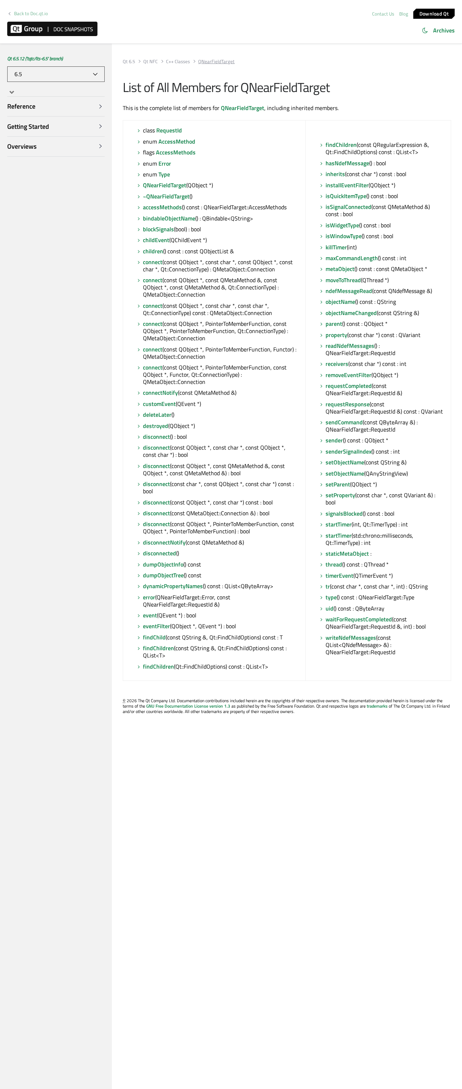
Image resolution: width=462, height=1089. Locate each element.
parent (334, 323)
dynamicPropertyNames (173, 586)
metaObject (340, 268)
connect (152, 262)
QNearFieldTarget (242, 108)
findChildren (158, 648)
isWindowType (344, 236)
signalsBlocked (344, 513)
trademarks (377, 706)
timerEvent (339, 575)
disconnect (156, 436)
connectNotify (160, 392)
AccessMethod (176, 141)
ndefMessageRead (349, 291)
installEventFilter (347, 185)
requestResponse (348, 404)
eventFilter (156, 626)
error (149, 597)
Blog (403, 13)
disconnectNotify (164, 542)
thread (334, 564)
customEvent (159, 403)
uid (330, 608)
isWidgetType (342, 225)
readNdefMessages (350, 345)
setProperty (340, 495)
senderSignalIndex (348, 451)
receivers (337, 363)
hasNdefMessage (347, 163)
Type (164, 174)
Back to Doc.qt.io (31, 13)
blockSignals (158, 229)
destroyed (155, 425)
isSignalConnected (348, 206)
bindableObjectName (169, 218)
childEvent (156, 240)
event (150, 615)
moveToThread (343, 280)
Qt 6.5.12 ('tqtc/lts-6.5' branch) (35, 58)
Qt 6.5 (129, 61)
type (331, 597)
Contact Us (383, 13)
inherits (335, 174)
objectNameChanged (351, 313)
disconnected (159, 553)
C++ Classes (178, 61)
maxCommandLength (352, 258)
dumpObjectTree (163, 575)
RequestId (169, 130)
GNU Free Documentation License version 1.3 (188, 706)
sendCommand (344, 422)
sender (334, 440)
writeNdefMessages (351, 637)
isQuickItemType (346, 196)
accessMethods (162, 207)
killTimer (336, 247)
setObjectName (345, 462)
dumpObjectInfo (163, 564)
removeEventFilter (348, 375)
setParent (338, 484)
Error (164, 163)
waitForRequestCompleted (359, 619)
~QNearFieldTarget (166, 196)
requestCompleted (349, 385)
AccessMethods (176, 152)
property (336, 335)
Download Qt (434, 13)
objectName (340, 301)
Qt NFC (150, 61)
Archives (444, 30)
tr (328, 586)
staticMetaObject (347, 553)
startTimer (339, 524)
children (153, 251)
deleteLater (157, 414)
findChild (154, 637)
